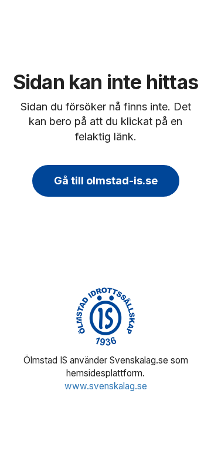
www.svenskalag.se (105, 386)
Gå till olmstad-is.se (106, 180)
